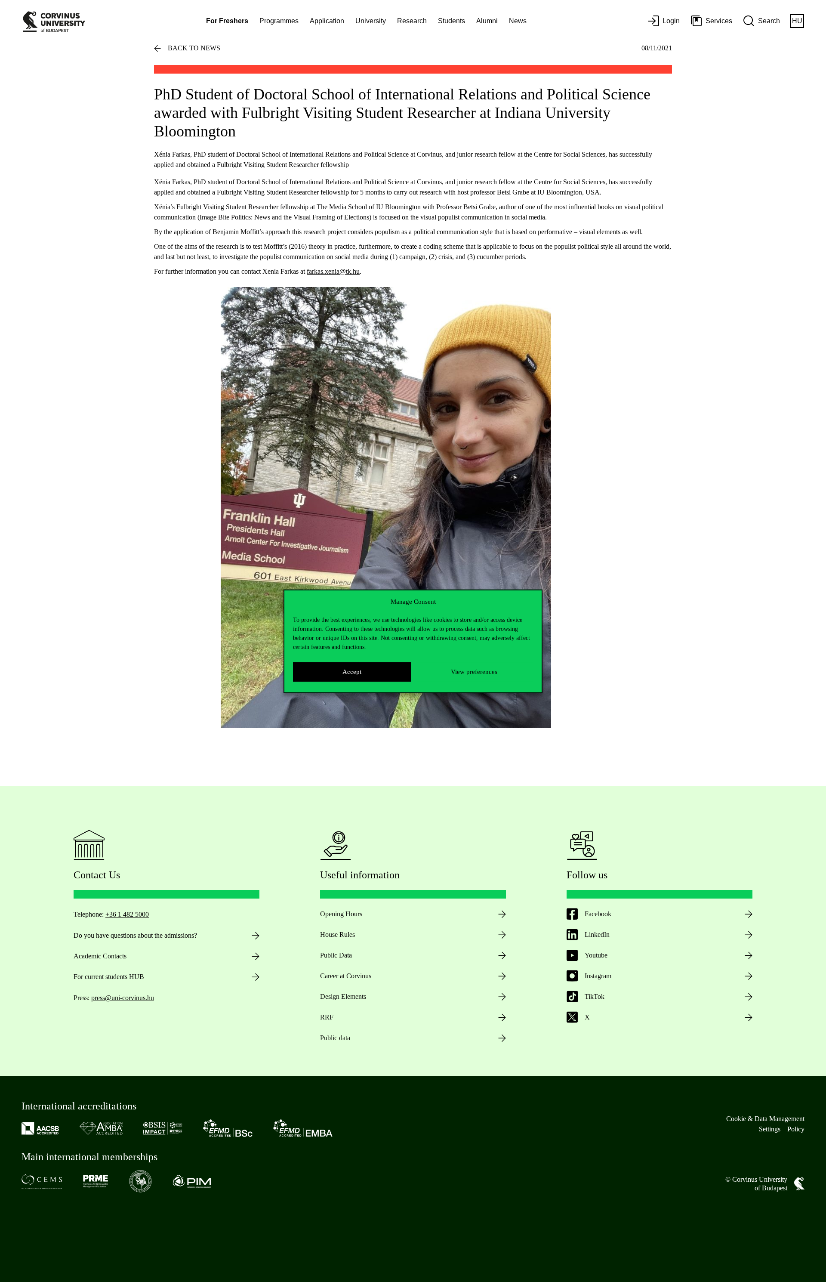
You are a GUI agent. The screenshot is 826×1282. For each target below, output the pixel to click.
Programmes (279, 21)
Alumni (487, 21)
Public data (335, 1037)
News (518, 21)
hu (797, 21)
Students (451, 21)
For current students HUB (109, 976)
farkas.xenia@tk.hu (333, 271)
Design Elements (343, 996)
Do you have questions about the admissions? (135, 935)
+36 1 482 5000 (127, 914)
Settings (769, 1129)
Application (327, 21)
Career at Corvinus (345, 975)
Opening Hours (341, 913)
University (370, 21)
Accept (351, 671)
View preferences (474, 671)
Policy (795, 1129)
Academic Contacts (100, 956)
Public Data (336, 955)
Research (412, 21)
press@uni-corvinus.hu (122, 997)
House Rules (337, 934)
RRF (326, 1017)
